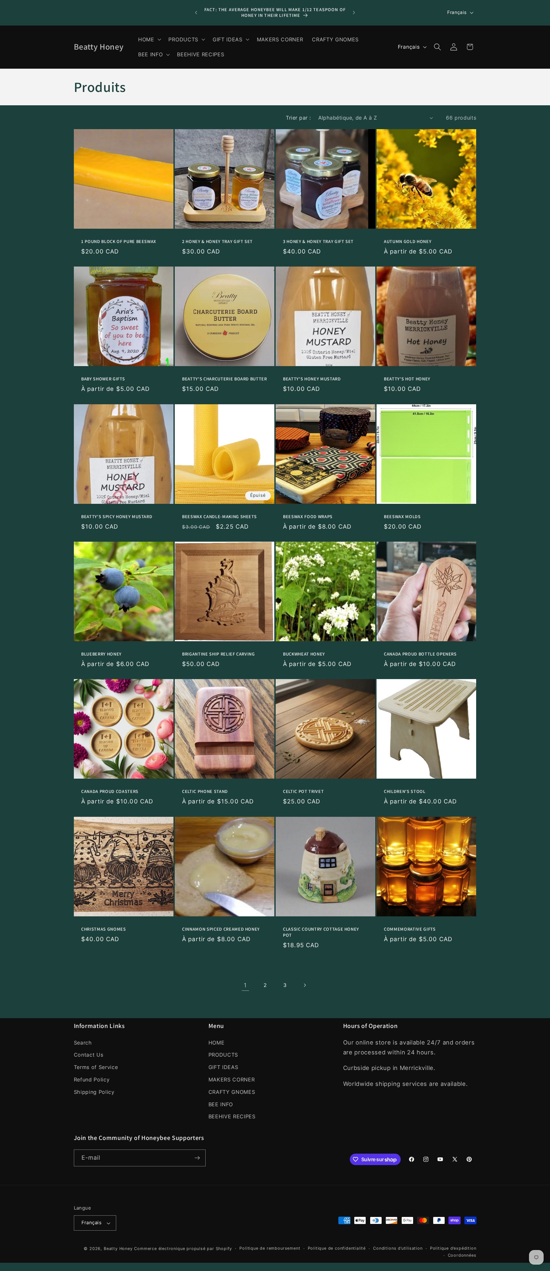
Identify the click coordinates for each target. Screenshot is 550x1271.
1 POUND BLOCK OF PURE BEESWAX (118, 241)
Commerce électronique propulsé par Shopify (183, 1248)
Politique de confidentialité (337, 1248)
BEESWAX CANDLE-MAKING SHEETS (219, 516)
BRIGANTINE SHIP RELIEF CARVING (218, 654)
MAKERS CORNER (231, 1079)
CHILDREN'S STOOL (405, 792)
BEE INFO (220, 1104)
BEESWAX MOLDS (402, 516)
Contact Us (88, 1055)
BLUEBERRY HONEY (101, 654)
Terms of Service (96, 1067)
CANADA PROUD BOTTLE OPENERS (420, 654)
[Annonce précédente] (196, 13)
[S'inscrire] (197, 1158)
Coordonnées (462, 1255)
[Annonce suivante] (354, 13)
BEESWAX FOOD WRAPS (308, 516)
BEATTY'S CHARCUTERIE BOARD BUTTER (224, 379)
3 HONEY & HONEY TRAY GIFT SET (318, 241)
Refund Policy (92, 1079)
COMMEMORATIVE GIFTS (410, 929)
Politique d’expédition (453, 1248)
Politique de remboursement (269, 1248)
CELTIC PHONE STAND (205, 792)
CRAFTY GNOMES (231, 1092)
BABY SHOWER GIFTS (103, 379)
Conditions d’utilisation (397, 1248)
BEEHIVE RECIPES (232, 1116)
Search (83, 1042)
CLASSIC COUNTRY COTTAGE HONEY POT (321, 932)
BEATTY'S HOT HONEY (407, 379)
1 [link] (245, 985)
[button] (149, 39)
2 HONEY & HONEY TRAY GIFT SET (217, 241)
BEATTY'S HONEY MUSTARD (312, 379)
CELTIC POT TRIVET (303, 792)
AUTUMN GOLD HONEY (407, 241)
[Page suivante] (305, 985)
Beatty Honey (118, 1248)
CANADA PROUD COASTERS (109, 792)
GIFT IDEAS (223, 1067)
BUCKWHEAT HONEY (304, 654)
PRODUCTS (223, 1055)
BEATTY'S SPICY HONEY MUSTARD (116, 516)
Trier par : (298, 118)
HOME (216, 1042)
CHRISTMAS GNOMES (103, 929)
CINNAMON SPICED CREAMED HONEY (221, 929)
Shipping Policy (94, 1092)
